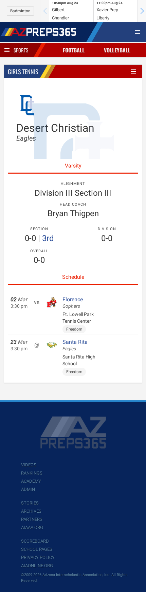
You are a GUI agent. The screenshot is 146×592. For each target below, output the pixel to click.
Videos (28, 464)
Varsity (73, 165)
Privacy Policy (38, 557)
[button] (142, 11)
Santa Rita (75, 345)
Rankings (31, 473)
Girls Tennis (23, 71)
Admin (28, 489)
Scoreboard (35, 541)
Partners (31, 519)
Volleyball (117, 50)
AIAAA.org (32, 527)
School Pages (36, 549)
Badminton (20, 11)
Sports (21, 50)
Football (74, 50)
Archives (31, 511)
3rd (48, 238)
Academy (31, 481)
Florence (72, 302)
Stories (30, 503)
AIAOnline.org (37, 565)
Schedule (73, 277)
